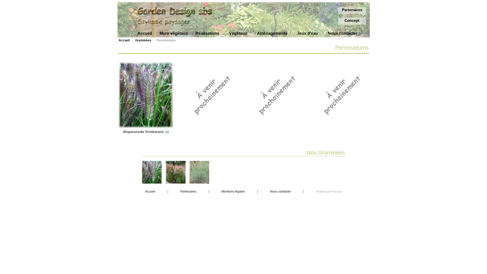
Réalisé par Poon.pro (329, 191)
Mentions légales (233, 191)
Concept (351, 20)
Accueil (124, 40)
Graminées (143, 40)
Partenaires (352, 10)
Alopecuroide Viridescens (144, 132)
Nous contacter (280, 191)
